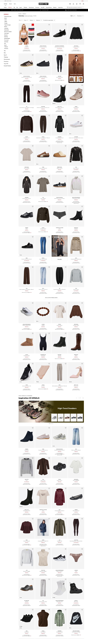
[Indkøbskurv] (83, 4)
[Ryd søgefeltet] (83, 7)
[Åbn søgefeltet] (67, 7)
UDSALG (24, 13)
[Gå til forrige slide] (76, 398)
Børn (15, 3)
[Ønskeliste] (80, 4)
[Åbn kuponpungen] (70, 4)
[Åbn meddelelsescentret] (76, 4)
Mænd (10, 3)
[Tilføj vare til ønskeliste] (32, 24)
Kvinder (5, 3)
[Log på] (73, 4)
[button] (73, 16)
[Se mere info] (26, 51)
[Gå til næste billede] (83, 398)
